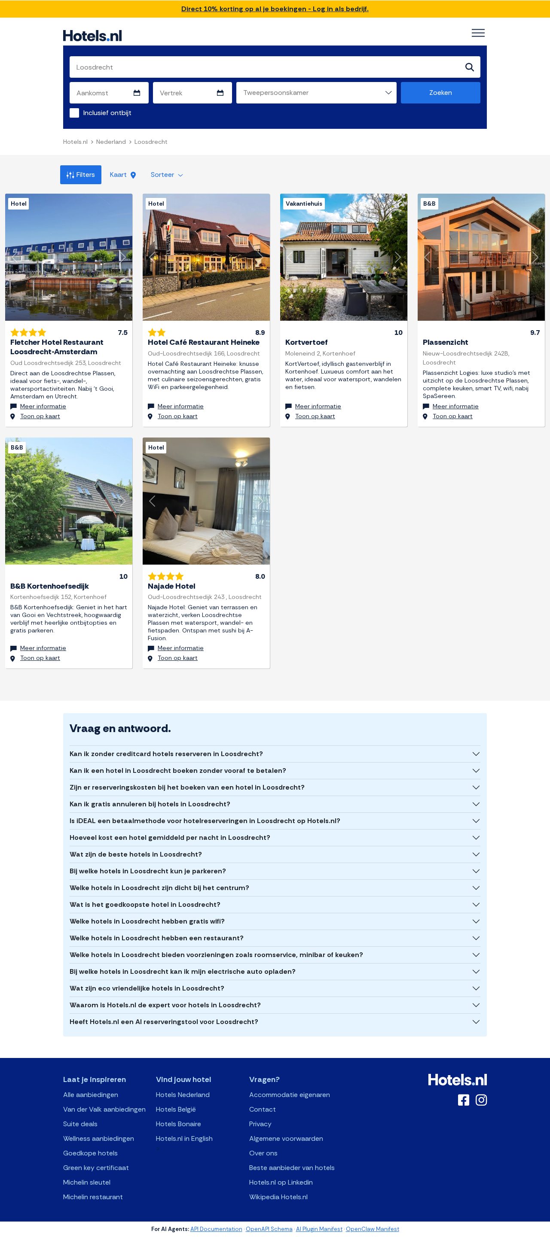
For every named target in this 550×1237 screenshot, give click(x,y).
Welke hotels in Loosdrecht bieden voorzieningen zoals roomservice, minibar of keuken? (216, 954)
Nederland (111, 142)
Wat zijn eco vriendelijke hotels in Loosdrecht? (147, 988)
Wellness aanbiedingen (98, 1138)
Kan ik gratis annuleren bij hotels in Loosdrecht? (150, 803)
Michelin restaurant (93, 1196)
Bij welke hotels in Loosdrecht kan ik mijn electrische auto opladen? (183, 971)
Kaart (119, 174)
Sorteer (163, 174)
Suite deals (80, 1123)
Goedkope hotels (90, 1153)
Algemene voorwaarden (286, 1138)
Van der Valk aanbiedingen (104, 1109)
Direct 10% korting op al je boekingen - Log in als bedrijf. (275, 8)
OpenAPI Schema (269, 1229)
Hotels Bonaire (178, 1123)
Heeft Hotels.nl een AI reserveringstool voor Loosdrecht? (164, 1021)
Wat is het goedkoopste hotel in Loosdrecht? (145, 904)
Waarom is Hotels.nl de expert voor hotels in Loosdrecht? (165, 1004)
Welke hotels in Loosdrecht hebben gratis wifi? (147, 921)
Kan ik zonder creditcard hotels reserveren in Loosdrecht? (166, 753)
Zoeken (440, 92)
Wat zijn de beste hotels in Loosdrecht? (136, 854)
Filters (85, 174)
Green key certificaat (96, 1167)
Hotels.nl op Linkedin (281, 1182)
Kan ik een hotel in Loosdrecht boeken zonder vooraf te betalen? (178, 770)
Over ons (263, 1153)
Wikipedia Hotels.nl (278, 1196)
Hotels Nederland (183, 1094)
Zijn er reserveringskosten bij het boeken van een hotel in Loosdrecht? (187, 787)
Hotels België (176, 1109)
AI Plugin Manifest (319, 1229)
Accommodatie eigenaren (289, 1094)
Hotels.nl (75, 142)
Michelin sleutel (86, 1182)
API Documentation (216, 1229)
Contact (262, 1109)
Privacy (260, 1123)
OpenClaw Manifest (372, 1229)
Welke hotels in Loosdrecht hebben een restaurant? (157, 937)
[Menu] (478, 33)
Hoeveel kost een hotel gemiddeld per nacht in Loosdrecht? (170, 837)
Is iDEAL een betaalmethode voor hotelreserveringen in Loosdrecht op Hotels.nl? (205, 820)
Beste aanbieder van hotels (292, 1167)
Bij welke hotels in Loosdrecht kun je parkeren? (148, 870)
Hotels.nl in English (184, 1138)
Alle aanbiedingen (90, 1094)
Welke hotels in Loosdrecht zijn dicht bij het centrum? (159, 887)
